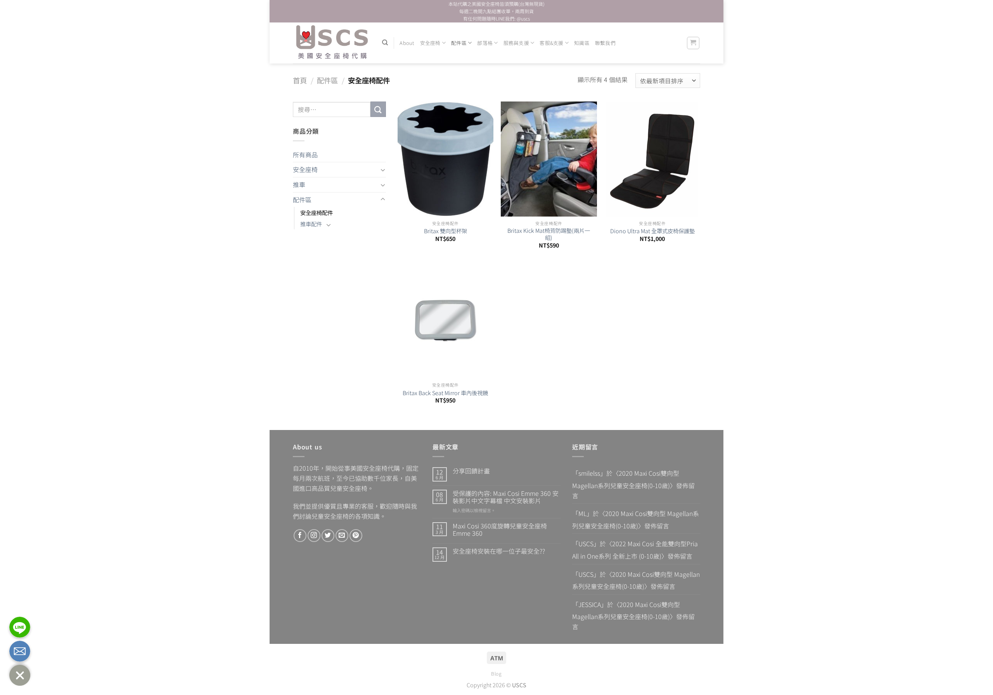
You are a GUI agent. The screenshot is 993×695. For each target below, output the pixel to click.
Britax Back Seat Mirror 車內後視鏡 (445, 393)
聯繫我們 (605, 42)
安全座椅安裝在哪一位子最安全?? (499, 551)
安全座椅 (430, 42)
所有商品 (305, 154)
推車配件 (311, 224)
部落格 (485, 42)
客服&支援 (551, 42)
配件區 (459, 42)
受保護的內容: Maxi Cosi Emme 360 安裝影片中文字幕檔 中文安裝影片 (506, 497)
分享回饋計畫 (471, 471)
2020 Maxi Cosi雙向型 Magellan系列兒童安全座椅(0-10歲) (625, 479)
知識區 (582, 42)
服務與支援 (516, 42)
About (407, 42)
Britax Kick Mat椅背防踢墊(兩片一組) (548, 234)
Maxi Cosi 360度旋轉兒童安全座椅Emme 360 (500, 529)
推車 (299, 184)
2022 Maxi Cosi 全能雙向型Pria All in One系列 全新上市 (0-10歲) (635, 550)
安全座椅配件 (316, 212)
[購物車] (693, 43)
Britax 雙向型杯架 (445, 231)
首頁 (300, 80)
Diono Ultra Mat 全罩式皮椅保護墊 (652, 231)
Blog (496, 673)
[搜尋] (385, 42)
